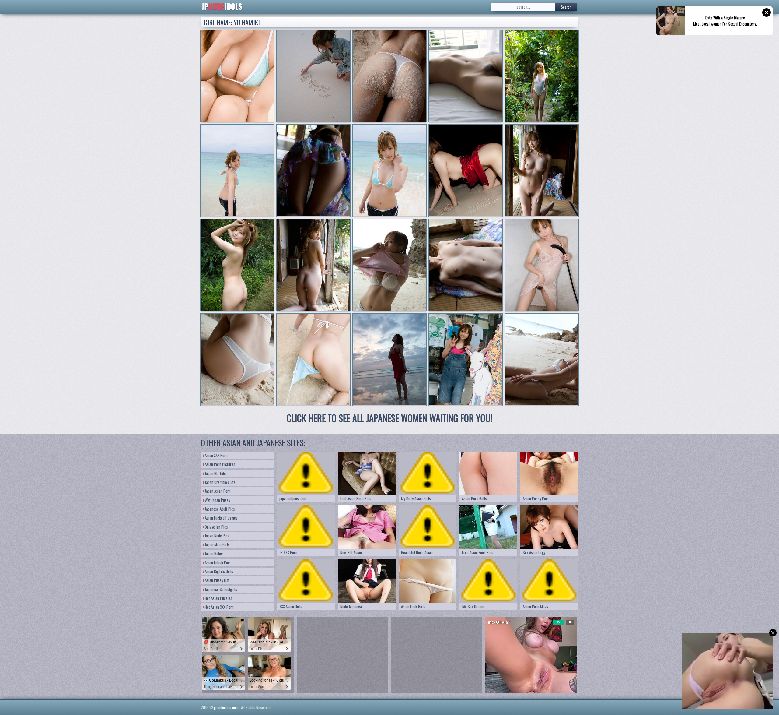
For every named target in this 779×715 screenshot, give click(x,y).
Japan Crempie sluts (220, 482)
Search (566, 6)
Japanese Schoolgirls (221, 589)
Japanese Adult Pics (220, 509)
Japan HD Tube (216, 473)
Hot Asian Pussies (218, 598)
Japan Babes (214, 553)
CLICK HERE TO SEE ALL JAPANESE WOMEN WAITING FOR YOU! (389, 418)
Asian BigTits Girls (219, 571)
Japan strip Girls (217, 544)
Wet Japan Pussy (217, 500)
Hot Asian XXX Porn (219, 607)
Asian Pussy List (217, 580)
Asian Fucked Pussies (221, 518)
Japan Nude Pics (217, 536)
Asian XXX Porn (216, 455)
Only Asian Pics (216, 527)
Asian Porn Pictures (220, 464)
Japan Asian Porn (218, 491)
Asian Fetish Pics (218, 562)
